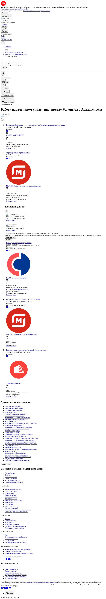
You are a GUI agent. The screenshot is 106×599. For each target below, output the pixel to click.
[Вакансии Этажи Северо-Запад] (55, 369)
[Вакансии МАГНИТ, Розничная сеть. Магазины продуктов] (55, 172)
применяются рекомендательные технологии (42, 582)
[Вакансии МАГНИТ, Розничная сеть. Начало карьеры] (55, 320)
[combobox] (10, 63)
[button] (3, 36)
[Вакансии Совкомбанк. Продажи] (55, 264)
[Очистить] (4, 67)
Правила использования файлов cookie (36, 11)
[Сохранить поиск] (3, 73)
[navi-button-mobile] (3, 42)
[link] (4, 31)
